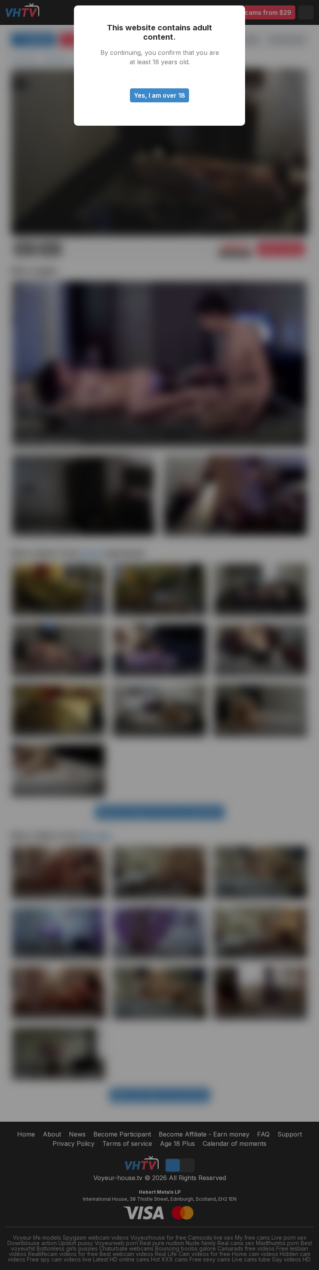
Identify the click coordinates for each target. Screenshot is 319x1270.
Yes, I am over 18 (159, 95)
